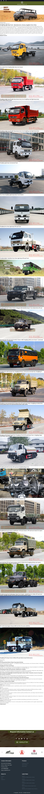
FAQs (2, 777)
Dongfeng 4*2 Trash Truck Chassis (7, 665)
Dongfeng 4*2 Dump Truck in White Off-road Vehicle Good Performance (16, 657)
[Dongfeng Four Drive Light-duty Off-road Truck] (22, 210)
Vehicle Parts (24, 766)
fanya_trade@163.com (5, 770)
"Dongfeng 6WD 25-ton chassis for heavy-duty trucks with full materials (14, 677)
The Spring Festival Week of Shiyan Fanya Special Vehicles (11, 662)
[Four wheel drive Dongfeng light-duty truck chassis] (22, 50)
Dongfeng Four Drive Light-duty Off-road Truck (10, 226)
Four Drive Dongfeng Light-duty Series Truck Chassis (12, 194)
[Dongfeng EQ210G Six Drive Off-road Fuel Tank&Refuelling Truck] (22, 451)
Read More (2, 68)
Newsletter (23, 742)
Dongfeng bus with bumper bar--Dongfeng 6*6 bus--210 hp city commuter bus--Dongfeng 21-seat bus (21, 372)
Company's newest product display (7, 681)
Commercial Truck (25, 763)
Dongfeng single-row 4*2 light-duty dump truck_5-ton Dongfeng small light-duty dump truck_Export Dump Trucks (19, 100)
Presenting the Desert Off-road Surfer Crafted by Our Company (13, 669)
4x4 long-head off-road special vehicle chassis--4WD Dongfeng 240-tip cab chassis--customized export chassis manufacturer (21, 340)
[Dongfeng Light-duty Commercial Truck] (22, 147)
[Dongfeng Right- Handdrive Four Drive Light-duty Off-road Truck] (22, 242)
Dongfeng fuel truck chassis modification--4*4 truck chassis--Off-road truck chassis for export (21, 530)
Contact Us (3, 779)
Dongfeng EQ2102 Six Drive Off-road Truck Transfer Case (12, 498)
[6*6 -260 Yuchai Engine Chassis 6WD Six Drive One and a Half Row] (22, 610)
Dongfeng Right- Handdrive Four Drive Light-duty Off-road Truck (14, 258)
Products (2, 776)
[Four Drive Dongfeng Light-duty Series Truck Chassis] (22, 178)
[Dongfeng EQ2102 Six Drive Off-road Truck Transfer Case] (22, 483)
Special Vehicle (24, 764)
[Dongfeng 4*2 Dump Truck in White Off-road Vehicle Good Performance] (22, 642)
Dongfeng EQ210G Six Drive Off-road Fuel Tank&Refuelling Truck (14, 467)
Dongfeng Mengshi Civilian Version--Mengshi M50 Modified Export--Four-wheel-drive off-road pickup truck (21, 308)
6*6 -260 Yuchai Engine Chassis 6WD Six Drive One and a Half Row (15, 626)
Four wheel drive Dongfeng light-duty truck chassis (11, 67)
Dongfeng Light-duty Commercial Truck (9, 163)
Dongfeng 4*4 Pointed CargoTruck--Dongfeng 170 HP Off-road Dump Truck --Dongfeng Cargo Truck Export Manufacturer (21, 436)
